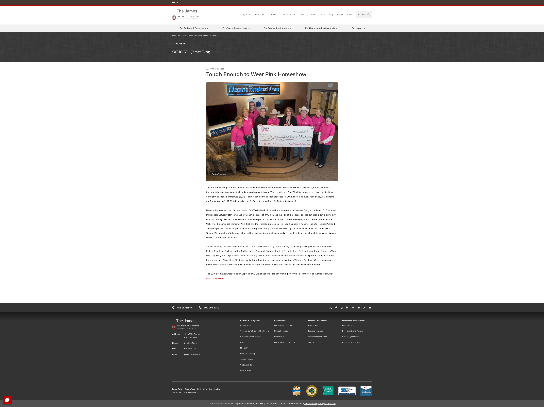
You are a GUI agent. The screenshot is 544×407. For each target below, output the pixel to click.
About (349, 14)
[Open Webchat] (7, 400)
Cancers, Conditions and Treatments (254, 331)
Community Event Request (250, 337)
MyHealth (244, 348)
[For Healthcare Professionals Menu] (337, 28)
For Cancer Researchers (234, 28)
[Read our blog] (359, 307)
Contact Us (244, 342)
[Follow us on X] (364, 307)
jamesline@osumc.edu (193, 354)
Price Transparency (247, 353)
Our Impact (357, 28)
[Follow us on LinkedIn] (347, 307)
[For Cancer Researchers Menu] (249, 28)
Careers (313, 14)
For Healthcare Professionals (320, 28)
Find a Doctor (260, 14)
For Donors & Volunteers (276, 28)
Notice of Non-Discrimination (208, 389)
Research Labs (280, 337)
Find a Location (184, 307)
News (322, 14)
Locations (274, 14)
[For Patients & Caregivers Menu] (208, 28)
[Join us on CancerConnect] (330, 307)
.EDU (176, 2)
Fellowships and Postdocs (284, 342)
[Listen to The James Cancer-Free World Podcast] (353, 307)
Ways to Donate (314, 342)
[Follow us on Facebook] (336, 307)
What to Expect (246, 370)
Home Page (176, 35)
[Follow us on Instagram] (342, 307)
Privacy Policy (177, 389)
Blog (331, 14)
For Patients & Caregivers (193, 28)
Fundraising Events (315, 331)
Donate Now (313, 325)
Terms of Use (190, 389)
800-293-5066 (211, 307)
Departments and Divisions (353, 331)
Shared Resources (281, 331)
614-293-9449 (190, 349)
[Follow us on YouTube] (370, 307)
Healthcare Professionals (353, 321)
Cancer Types (245, 325)
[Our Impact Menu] (364, 28)
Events (340, 14)
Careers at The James (351, 342)
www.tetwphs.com (215, 278)
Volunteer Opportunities (317, 337)
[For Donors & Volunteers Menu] (290, 28)
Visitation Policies (247, 365)
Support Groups (246, 359)
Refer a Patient (288, 14)
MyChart (246, 14)
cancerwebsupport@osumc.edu (320, 403)
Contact (302, 14)
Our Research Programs (283, 325)
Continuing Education (350, 337)
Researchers (280, 321)
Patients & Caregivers (250, 321)
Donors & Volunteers (317, 321)
